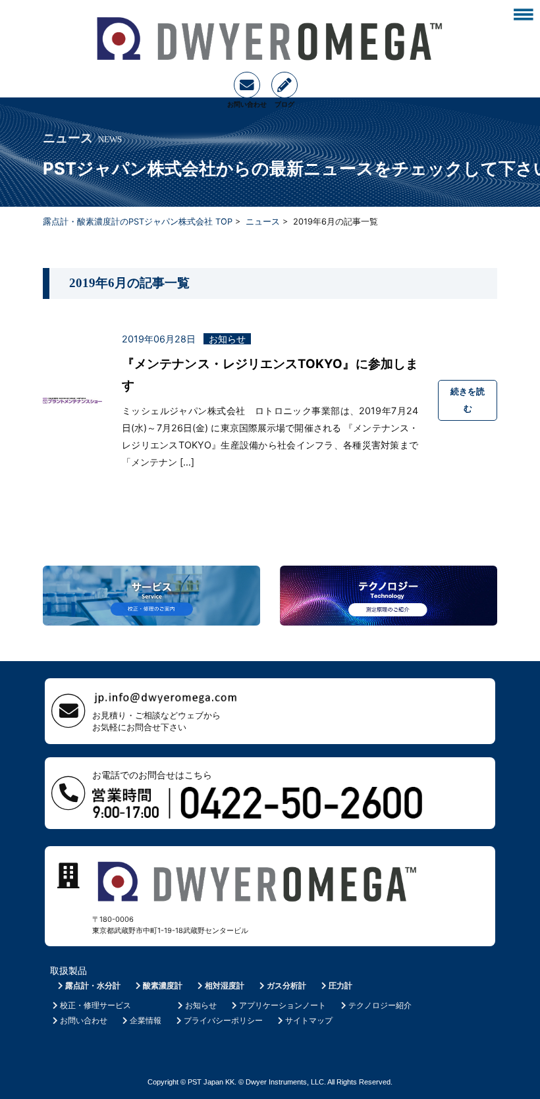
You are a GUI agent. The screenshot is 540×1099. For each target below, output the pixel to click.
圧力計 (340, 985)
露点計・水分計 (93, 985)
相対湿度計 (224, 985)
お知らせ (201, 1005)
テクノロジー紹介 (380, 1005)
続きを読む (467, 400)
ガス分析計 (286, 985)
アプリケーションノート (282, 1005)
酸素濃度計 (162, 985)
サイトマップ (309, 1020)
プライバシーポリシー (223, 1020)
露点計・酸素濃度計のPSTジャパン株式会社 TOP (137, 222)
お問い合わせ (83, 1020)
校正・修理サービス (95, 1005)
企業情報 (145, 1020)
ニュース (263, 222)
